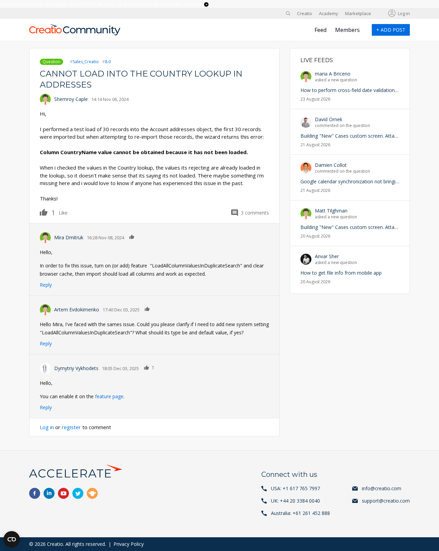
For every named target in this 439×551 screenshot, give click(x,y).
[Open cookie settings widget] (11, 539)
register (71, 427)
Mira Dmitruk (68, 237)
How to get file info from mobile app (341, 272)
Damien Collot (331, 165)
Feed (321, 30)
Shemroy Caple (71, 99)
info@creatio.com (381, 488)
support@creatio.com (386, 500)
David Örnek (328, 119)
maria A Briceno (333, 73)
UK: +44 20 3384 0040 (295, 500)
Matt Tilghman (331, 210)
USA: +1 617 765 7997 (295, 488)
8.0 (108, 62)
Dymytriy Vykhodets (76, 368)
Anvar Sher (327, 256)
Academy (328, 13)
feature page (109, 396)
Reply (46, 285)
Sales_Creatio (86, 62)
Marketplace (358, 13)
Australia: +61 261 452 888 (300, 513)
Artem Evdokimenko (76, 309)
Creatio (304, 13)
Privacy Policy (129, 544)
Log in (404, 13)
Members (347, 30)
